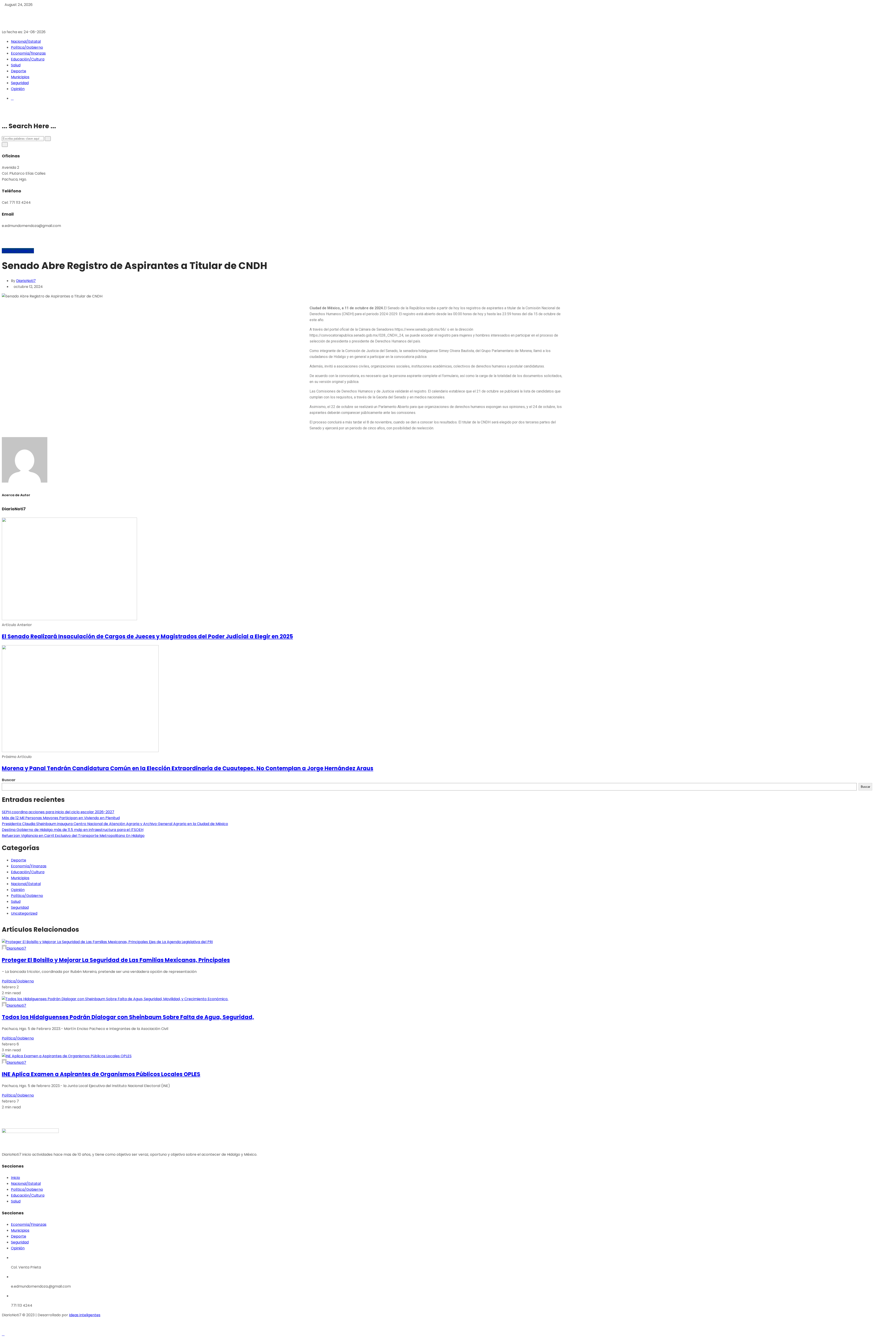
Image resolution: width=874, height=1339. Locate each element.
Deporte (18, 71)
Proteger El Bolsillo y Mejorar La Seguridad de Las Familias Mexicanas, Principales (116, 960)
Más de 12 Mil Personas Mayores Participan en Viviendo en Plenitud (61, 818)
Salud (15, 65)
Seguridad (20, 83)
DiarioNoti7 (26, 280)
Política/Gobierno (27, 47)
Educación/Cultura (27, 59)
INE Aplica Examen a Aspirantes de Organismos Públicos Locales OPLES (101, 1074)
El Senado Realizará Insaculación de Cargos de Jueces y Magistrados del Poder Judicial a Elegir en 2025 (147, 636)
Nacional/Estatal (26, 41)
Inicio (15, 1177)
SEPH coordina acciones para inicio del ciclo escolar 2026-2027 (58, 812)
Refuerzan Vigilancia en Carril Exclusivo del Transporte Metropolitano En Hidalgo (73, 835)
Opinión (18, 88)
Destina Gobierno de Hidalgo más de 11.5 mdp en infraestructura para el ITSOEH (72, 829)
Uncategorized (24, 913)
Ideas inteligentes (84, 1315)
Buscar (8, 780)
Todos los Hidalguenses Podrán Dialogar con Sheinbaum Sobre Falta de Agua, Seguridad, (128, 1017)
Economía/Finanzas (28, 866)
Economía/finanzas (28, 53)
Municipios (20, 77)
